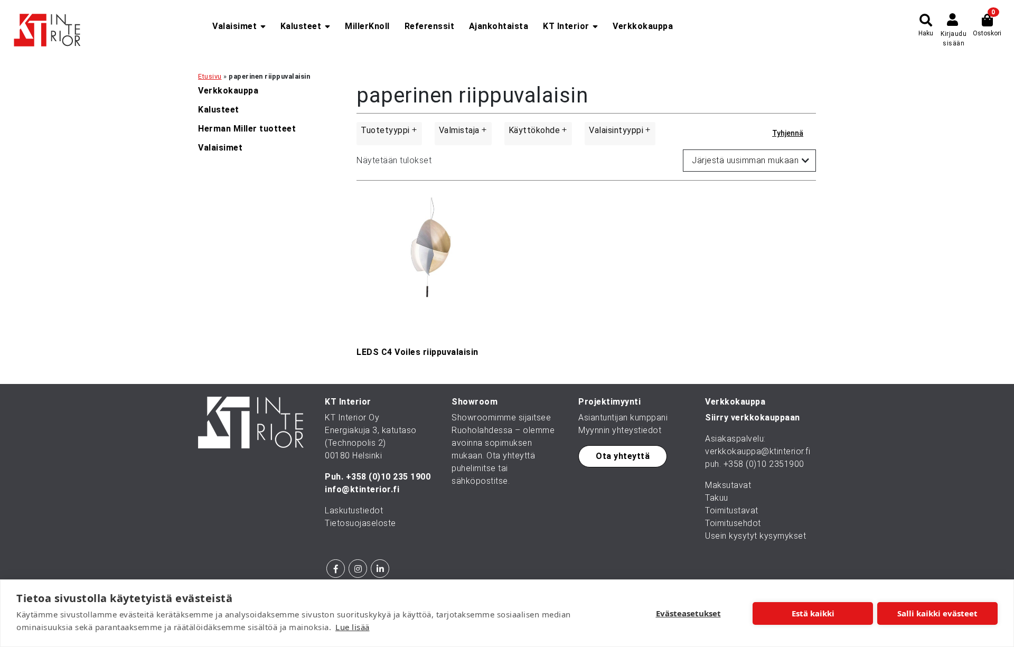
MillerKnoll (367, 26)
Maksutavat (728, 485)
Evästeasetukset (688, 613)
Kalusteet (301, 26)
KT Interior (566, 26)
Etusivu (210, 76)
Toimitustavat (731, 510)
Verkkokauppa (643, 26)
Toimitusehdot (733, 523)
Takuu (716, 498)
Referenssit (430, 26)
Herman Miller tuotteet (247, 129)
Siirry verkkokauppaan (752, 417)
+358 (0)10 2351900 (764, 464)
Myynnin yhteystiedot (619, 430)
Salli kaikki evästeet (937, 613)
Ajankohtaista (499, 26)
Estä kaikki (813, 613)
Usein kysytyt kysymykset (755, 536)
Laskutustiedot (354, 510)
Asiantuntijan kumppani (623, 417)
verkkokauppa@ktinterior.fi (757, 451)
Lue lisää (352, 627)
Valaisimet (234, 26)
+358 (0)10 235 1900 (388, 477)
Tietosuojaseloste (360, 523)
